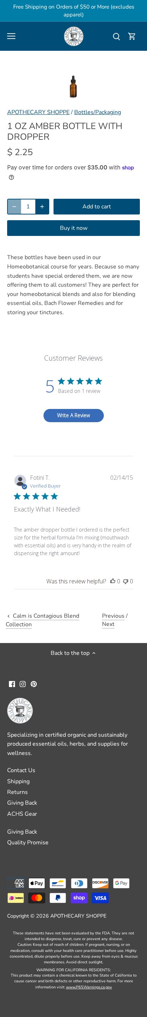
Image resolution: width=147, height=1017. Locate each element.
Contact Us (21, 770)
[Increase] (42, 206)
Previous (113, 616)
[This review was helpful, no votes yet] (112, 581)
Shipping (18, 781)
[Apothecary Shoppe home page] (73, 36)
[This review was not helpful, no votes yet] (125, 581)
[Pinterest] (34, 683)
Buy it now (73, 228)
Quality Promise (28, 842)
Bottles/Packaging (97, 112)
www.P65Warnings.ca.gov (89, 987)
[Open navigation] (11, 36)
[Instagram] (23, 683)
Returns (17, 792)
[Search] (116, 36)
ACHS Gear (22, 814)
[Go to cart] (132, 36)
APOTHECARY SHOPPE (38, 112)
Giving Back (22, 803)
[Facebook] (12, 683)
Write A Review (73, 415)
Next (108, 624)
